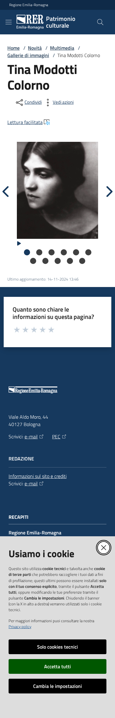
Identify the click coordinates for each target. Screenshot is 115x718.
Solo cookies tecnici (57, 646)
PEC (56, 436)
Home (13, 48)
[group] (57, 188)
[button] (100, 22)
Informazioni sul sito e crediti (38, 476)
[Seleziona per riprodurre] (19, 243)
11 (82, 261)
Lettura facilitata (25, 122)
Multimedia (62, 48)
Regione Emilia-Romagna (28, 5)
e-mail (31, 436)
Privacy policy (20, 626)
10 (70, 261)
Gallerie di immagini (28, 55)
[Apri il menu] (8, 22)
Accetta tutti (57, 666)
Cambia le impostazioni (57, 686)
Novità (35, 48)
